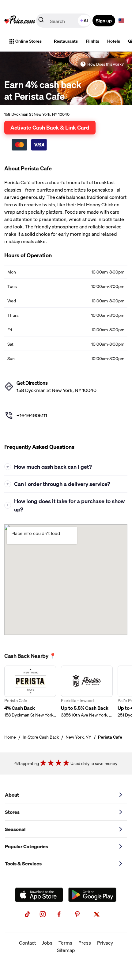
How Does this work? (105, 64)
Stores (12, 812)
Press (84, 942)
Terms (65, 942)
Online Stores (28, 41)
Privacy (105, 942)
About (12, 795)
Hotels (113, 41)
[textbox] (121, 20)
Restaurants (66, 41)
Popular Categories (26, 846)
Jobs (47, 942)
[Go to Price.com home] (20, 20)
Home (10, 737)
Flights (92, 41)
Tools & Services (23, 864)
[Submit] (41, 21)
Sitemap (66, 950)
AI (86, 20)
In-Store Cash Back (41, 737)
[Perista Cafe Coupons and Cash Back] (30, 692)
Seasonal (15, 829)
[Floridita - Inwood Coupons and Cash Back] (87, 692)
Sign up (104, 20)
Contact (27, 942)
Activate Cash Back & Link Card (49, 127)
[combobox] (64, 20)
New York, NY (78, 737)
